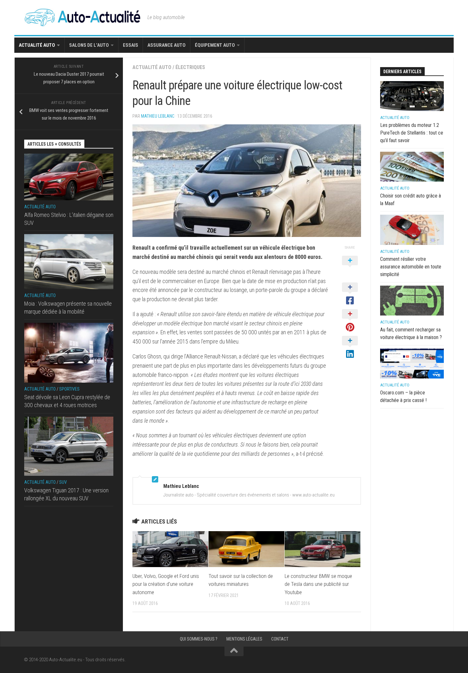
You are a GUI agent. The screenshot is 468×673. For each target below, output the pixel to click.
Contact (279, 639)
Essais (130, 45)
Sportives (69, 389)
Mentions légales (244, 639)
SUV (63, 482)
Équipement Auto (215, 45)
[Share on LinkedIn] (350, 347)
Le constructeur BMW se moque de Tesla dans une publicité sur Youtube (318, 584)
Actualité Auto (37, 45)
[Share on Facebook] (350, 294)
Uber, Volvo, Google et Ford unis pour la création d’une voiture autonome (165, 584)
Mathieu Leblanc (157, 116)
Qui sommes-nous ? (198, 639)
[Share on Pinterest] (350, 321)
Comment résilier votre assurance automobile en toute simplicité (410, 266)
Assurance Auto (166, 45)
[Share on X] (350, 267)
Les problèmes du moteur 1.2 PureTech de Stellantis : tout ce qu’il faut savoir (411, 132)
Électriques (190, 67)
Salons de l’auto (89, 45)
